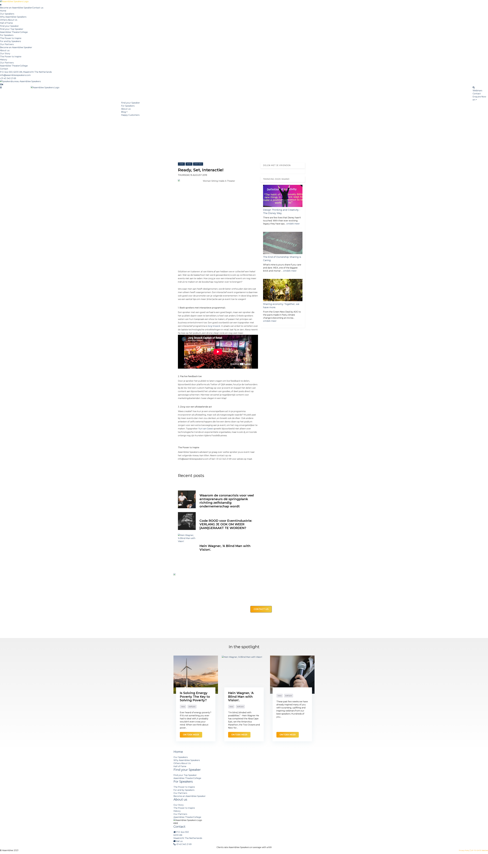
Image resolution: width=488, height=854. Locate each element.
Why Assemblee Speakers (13, 17)
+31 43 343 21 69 (8, 78)
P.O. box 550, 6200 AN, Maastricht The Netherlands (26, 72)
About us (4, 50)
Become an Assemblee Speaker (16, 7)
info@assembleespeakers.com (15, 75)
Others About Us (8, 20)
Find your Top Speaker (11, 29)
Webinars (477, 90)
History (3, 59)
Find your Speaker (9, 26)
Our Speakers (7, 14)
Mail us (179, 841)
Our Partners (7, 44)
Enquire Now (479, 96)
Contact (4, 69)
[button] (475, 100)
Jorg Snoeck (214, 326)
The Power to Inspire (10, 38)
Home (3, 11)
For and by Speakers (10, 41)
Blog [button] (123, 112)
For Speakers (6, 35)
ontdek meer (293, 224)
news (189, 164)
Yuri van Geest (205, 428)
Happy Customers (130, 115)
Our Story (5, 53)
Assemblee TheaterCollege (14, 32)
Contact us (37, 7)
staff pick (198, 164)
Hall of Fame (6, 23)
